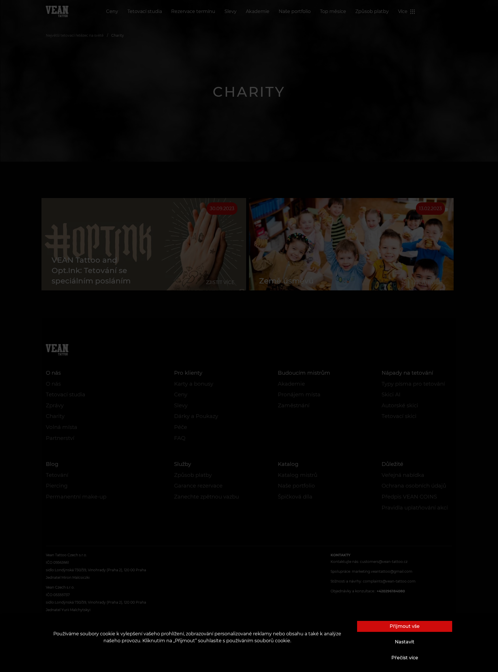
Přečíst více (404, 657)
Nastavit (404, 642)
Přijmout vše (405, 626)
